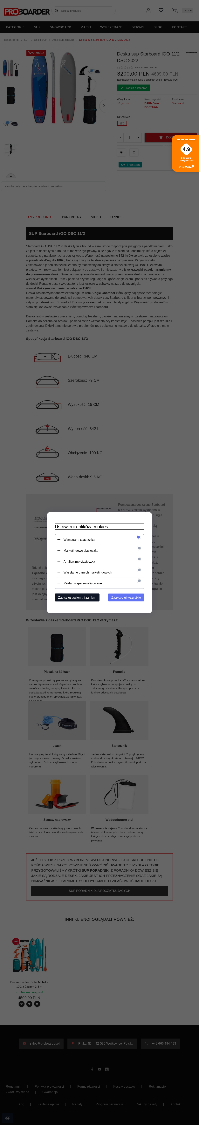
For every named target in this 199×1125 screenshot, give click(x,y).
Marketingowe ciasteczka (81, 550)
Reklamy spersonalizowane (83, 583)
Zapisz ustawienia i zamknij (77, 597)
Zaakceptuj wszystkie (126, 597)
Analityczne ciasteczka (79, 561)
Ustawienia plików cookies (81, 526)
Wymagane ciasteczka (79, 539)
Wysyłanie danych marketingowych (88, 572)
